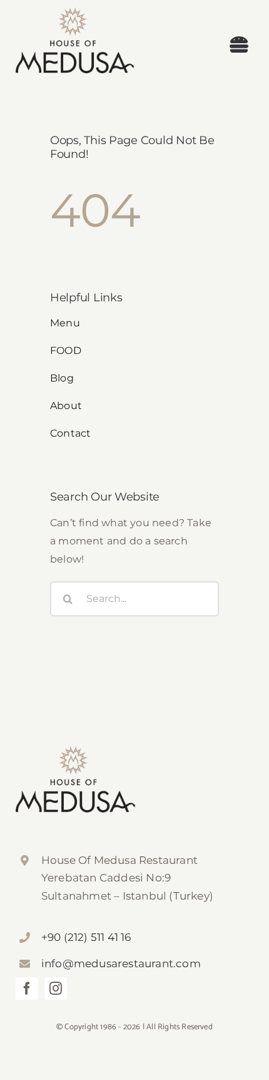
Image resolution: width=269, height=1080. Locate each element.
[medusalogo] (75, 12)
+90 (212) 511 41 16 (86, 937)
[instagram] (55, 988)
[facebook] (27, 988)
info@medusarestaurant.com (121, 963)
